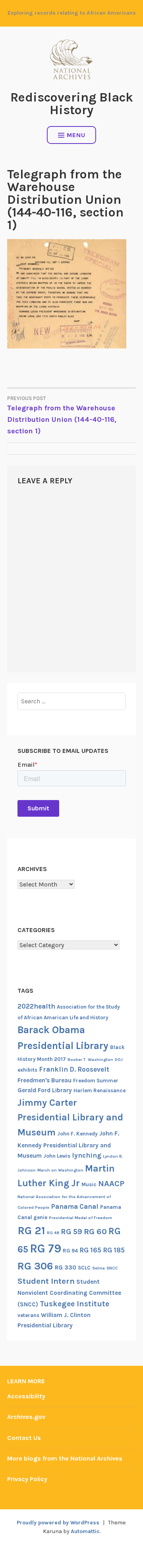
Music (89, 1184)
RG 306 (35, 1266)
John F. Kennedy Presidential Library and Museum (68, 1144)
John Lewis (56, 1156)
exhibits (27, 1070)
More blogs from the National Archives (64, 1458)
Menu (76, 135)
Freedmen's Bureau (44, 1080)
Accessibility (26, 1396)
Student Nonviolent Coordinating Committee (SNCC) (69, 1293)
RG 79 (45, 1248)
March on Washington (60, 1170)
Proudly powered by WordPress (58, 1522)
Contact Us (24, 1438)
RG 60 (95, 1231)
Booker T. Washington (90, 1059)
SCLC (84, 1268)
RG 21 (31, 1230)
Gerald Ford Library (44, 1090)
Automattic (85, 1531)
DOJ (119, 1059)
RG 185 (114, 1250)
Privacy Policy (27, 1479)
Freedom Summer (95, 1081)
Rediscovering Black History (71, 103)
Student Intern (46, 1281)
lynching (86, 1155)
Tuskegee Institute (74, 1303)
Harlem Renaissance (99, 1090)
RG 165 (90, 1250)
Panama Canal (75, 1206)
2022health (36, 1006)
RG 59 (71, 1231)
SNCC (112, 1268)
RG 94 (70, 1251)
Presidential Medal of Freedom (80, 1217)
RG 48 (53, 1232)
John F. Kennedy (77, 1134)
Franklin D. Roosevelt (74, 1069)
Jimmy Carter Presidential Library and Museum (70, 1117)
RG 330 (65, 1267)
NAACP (111, 1183)
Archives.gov (26, 1417)
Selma (98, 1268)
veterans (28, 1315)
